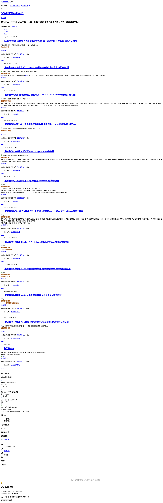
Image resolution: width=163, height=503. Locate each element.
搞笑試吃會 (9, 348)
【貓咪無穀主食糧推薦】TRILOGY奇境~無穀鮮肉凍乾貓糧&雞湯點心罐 (36, 67)
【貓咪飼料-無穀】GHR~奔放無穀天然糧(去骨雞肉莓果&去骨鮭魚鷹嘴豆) (37, 269)
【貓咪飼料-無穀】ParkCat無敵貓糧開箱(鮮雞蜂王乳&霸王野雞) (33, 295)
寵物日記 (14, 26)
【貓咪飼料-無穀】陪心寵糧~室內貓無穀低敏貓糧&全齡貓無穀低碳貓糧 (36, 322)
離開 (10, 500)
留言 (22, 54)
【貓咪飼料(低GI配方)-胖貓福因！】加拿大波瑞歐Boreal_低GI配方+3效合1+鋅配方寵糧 (43, 211)
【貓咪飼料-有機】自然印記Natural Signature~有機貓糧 (29, 151)
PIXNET (69, 480)
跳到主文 (3, 18)
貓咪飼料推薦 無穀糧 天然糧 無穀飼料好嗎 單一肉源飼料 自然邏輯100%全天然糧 (40, 41)
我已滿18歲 (4, 500)
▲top (2, 60)
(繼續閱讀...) (4, 50)
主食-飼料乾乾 (15, 57)
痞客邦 (19, 54)
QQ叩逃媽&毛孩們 (12, 13)
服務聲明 (97, 480)
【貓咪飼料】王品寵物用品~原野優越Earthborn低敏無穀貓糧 (31, 181)
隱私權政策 (91, 480)
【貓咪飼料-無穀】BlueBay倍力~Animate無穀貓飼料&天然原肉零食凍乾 (36, 242)
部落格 (6, 32)
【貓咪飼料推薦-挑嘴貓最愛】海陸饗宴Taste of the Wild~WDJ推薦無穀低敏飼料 (40, 95)
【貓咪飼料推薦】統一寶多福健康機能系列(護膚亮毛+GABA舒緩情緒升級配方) (40, 124)
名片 (5, 34)
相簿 (5, 29)
